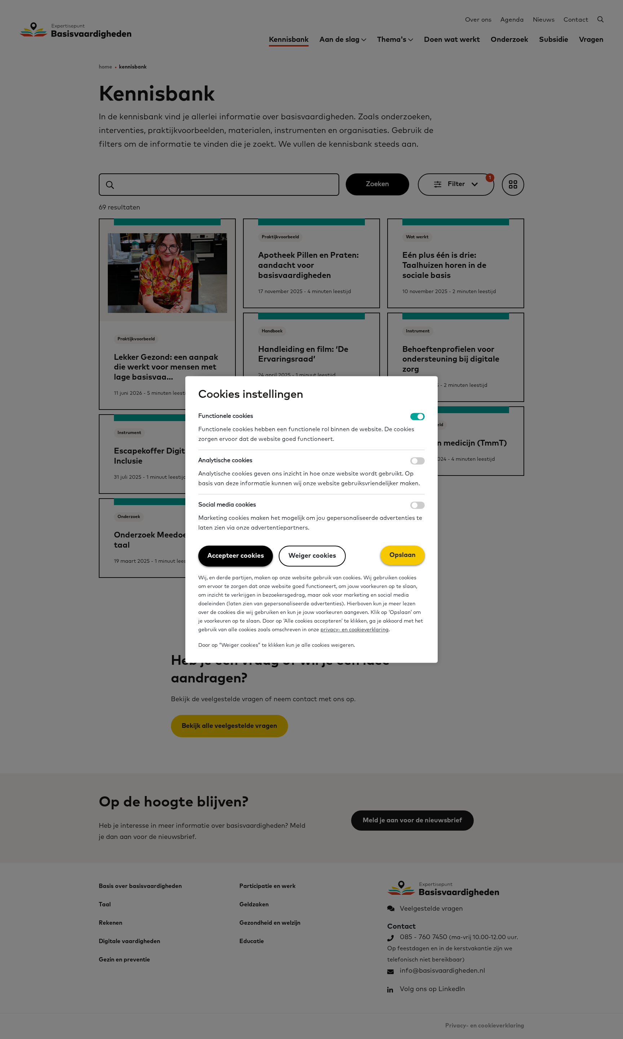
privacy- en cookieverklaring (355, 630)
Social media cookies (227, 505)
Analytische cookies (225, 461)
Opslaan (402, 555)
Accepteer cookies (235, 556)
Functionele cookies (225, 416)
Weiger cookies (312, 556)
